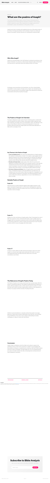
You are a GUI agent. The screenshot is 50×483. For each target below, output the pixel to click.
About (16, 2)
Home (12, 2)
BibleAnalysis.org (18, 383)
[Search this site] (37, 2)
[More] (31, 2)
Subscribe (45, 2)
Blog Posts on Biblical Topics (23, 2)
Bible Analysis (5, 2)
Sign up (25, 478)
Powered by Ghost (45, 478)
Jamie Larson (24, 467)
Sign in (40, 2)
